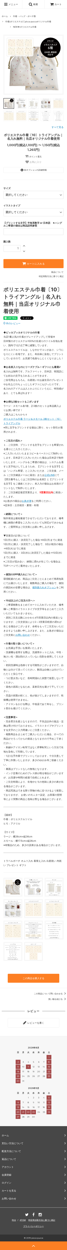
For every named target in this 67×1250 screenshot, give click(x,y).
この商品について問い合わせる (48, 993)
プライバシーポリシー (33, 1226)
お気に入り (35, 162)
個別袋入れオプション (44, 587)
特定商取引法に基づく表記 (51, 276)
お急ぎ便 (26, 500)
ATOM (23, 1220)
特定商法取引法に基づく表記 (41, 1220)
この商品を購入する (33, 978)
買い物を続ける (55, 999)
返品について (57, 272)
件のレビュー (11, 323)
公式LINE (49, 475)
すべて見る (58, 127)
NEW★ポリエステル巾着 (24, 27)
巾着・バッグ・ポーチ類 (24, 16)
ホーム (5, 16)
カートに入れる (35, 263)
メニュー (13, 4)
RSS (14, 1220)
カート (58, 4)
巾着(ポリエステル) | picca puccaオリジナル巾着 (28, 21)
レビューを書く (35, 1022)
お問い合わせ (22, 634)
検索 (35, 4)
